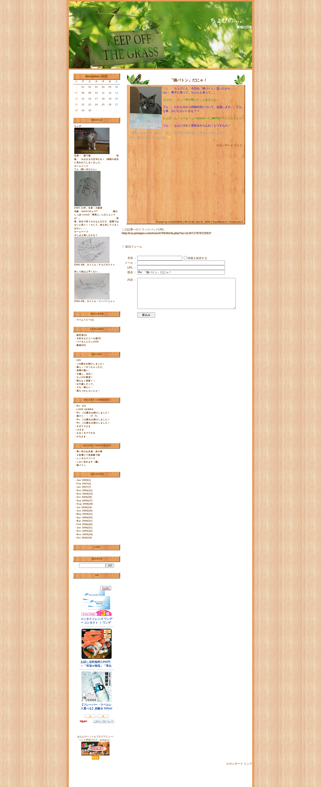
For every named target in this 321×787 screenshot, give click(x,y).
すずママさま (84, 426)
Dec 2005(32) (85, 531)
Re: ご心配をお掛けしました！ (93, 412)
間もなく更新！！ (86, 381)
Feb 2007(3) (84, 483)
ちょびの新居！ (85, 377)
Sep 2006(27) (85, 500)
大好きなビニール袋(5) (89, 338)
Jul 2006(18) (84, 507)
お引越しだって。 (86, 384)
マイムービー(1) (85, 320)
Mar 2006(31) (85, 521)
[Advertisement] (168, 181)
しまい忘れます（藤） (88, 462)
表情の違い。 (84, 370)
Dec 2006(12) (85, 490)
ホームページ (81, 166)
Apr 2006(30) (85, 517)
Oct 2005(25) (84, 538)
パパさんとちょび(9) (88, 341)
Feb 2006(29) (85, 524)
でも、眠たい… (85, 387)
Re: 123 (81, 406)
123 (79, 360)
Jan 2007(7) (84, 487)
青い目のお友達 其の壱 (89, 451)
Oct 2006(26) (84, 497)
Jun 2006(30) (85, 511)
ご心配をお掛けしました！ (91, 364)
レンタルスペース (86, 458)
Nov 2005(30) (85, 534)
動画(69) (81, 345)
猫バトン (81, 465)
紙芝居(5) (82, 335)
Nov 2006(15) (85, 494)
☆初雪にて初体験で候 (88, 455)
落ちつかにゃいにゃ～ (88, 391)
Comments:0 (236, 222)
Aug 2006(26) (85, 504)
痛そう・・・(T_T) (87, 416)
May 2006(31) (85, 514)
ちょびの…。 (227, 20)
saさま (80, 429)
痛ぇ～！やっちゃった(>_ (90, 367)
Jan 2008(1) (84, 480)
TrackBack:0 (219, 222)
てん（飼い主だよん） (86, 169)
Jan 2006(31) (84, 527)
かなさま (81, 436)
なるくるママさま (86, 433)
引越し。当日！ (85, 374)
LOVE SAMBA (85, 409)
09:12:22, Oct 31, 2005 (197, 222)
